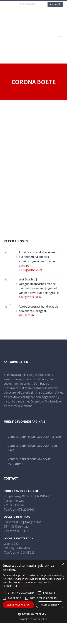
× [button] (63, 564)
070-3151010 (25, 531)
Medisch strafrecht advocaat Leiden (34, 437)
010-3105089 (25, 552)
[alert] (33, 591)
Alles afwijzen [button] (50, 604)
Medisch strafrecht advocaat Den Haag (32, 448)
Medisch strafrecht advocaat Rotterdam (29, 461)
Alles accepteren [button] (18, 604)
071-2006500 (25, 509)
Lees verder (24, 585)
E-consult (55, 4)
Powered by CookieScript (33, 619)
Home (47, 41)
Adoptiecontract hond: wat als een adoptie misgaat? (38, 309)
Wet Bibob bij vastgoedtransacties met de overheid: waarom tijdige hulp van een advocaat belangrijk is (39, 286)
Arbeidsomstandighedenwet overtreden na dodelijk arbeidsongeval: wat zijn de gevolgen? (37, 259)
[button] (33, 614)
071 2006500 (27, 4)
